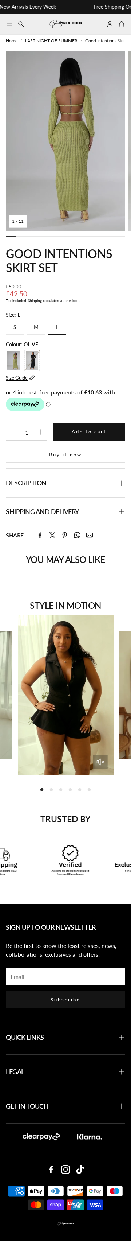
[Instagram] (65, 1169)
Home (11, 40)
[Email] (89, 535)
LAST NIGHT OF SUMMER (51, 40)
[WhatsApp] (77, 535)
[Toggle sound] (100, 762)
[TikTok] (80, 1169)
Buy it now (65, 455)
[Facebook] (40, 535)
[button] (9, 24)
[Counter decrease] (12, 432)
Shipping (35, 300)
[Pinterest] (64, 535)
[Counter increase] (40, 432)
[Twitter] (52, 535)
